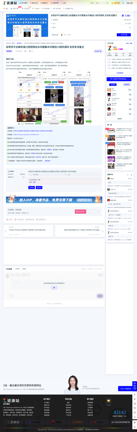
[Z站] (13, 422)
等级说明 (46, 415)
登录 (34, 182)
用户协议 (46, 407)
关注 (128, 43)
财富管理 (90, 402)
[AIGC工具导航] (35, 422)
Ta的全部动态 (119, 73)
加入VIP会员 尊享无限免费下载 (121, 422)
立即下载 (124, 34)
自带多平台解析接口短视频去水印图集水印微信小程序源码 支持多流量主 (33, 131)
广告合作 (68, 415)
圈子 (68, 402)
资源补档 (33, 153)
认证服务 (90, 407)
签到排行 (120, 118)
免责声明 (55, 3)
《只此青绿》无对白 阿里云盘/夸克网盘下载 (124, 186)
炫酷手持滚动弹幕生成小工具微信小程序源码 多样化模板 (81, 230)
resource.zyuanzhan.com (58, 429)
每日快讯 (68, 407)
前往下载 (99, 51)
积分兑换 (68, 412)
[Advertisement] (54, 252)
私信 (131, 43)
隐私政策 (46, 410)
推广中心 (90, 410)
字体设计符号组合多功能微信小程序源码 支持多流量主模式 (27, 230)
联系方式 (34, 3)
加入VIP (117, 3)
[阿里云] (77, 422)
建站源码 (56, 34)
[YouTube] (99, 422)
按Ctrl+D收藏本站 (126, 388)
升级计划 (68, 405)
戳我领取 (47, 161)
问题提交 (49, 149)
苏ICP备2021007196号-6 (92, 429)
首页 (13, 43)
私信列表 (90, 412)
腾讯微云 (39, 187)
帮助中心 (45, 3)
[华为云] (56, 422)
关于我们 (24, 3)
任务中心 (90, 405)
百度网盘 (31, 187)
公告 (64, 3)
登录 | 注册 (129, 3)
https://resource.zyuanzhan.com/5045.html (26, 134)
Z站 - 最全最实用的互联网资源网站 (22, 385)
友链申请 (90, 415)
